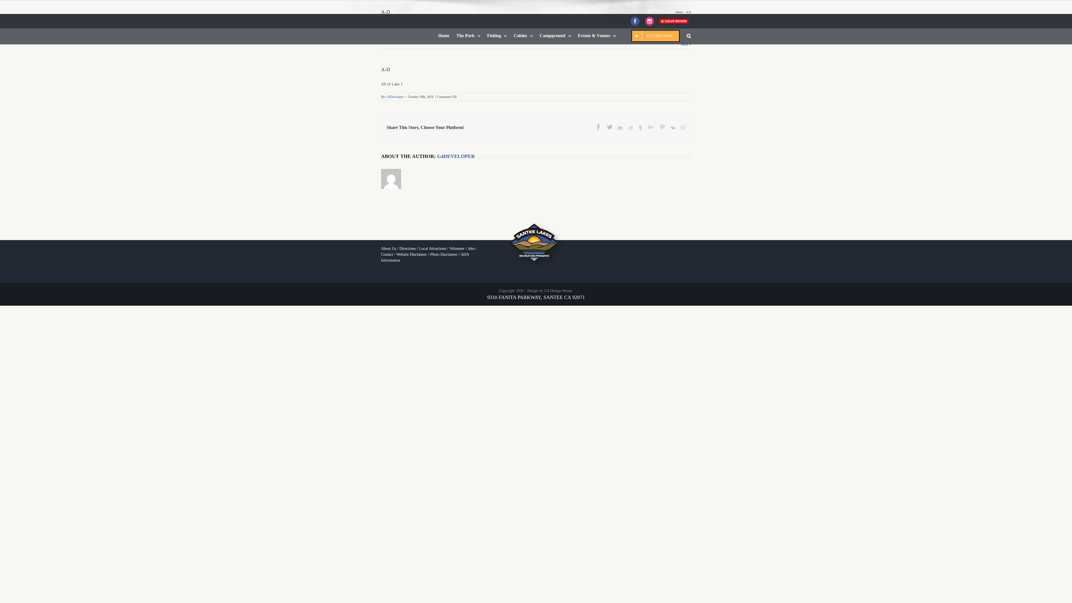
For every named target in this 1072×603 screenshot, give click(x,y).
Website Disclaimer (411, 254)
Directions (407, 249)
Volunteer (457, 249)
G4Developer (395, 97)
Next (684, 44)
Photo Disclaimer (444, 254)
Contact (387, 254)
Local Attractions (432, 249)
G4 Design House (558, 291)
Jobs (471, 249)
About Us (388, 249)
